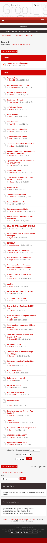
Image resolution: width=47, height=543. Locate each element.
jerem (11, 293)
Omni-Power (13, 279)
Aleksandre (12, 269)
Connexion (23, 27)
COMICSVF (11, 243)
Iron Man (10, 284)
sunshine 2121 (14, 329)
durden (11, 286)
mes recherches (13, 400)
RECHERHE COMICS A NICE (17, 299)
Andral (11, 301)
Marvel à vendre (13, 122)
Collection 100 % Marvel (16, 378)
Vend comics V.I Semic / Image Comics (21, 428)
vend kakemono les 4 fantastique (19, 258)
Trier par (18, 454)
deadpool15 (13, 339)
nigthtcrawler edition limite (17, 442)
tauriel (11, 109)
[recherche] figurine (14, 385)
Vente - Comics (12, 114)
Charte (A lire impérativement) (18, 63)
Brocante (29, 35)
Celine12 (12, 80)
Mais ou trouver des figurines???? (20, 85)
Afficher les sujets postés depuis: (18, 450)
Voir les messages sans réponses (16, 31)
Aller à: (3, 476)
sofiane (11, 365)
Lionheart (12, 310)
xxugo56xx (12, 260)
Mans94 (11, 95)
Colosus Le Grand (15, 211)
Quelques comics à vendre (17, 137)
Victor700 (12, 124)
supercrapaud (13, 102)
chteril (11, 131)
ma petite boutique (14, 344)
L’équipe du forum (7, 519)
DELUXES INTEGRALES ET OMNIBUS (21, 226)
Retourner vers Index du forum (13, 472)
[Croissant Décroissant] (23, 459)
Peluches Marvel (13, 78)
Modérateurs (15, 44)
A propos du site (16, 533)
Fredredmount (13, 252)
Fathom (11, 437)
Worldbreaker (13, 87)
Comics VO (11, 420)
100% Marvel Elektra (14, 107)
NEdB (11, 320)
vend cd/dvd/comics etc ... (16, 393)
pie (10, 189)
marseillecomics (14, 245)
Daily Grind (19, 35)
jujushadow (12, 197)
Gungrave (12, 356)
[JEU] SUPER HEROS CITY (17, 435)
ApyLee (11, 146)
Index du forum (7, 35)
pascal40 (12, 155)
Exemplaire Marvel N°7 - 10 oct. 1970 (20, 144)
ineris (10, 139)
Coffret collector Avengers (16, 194)
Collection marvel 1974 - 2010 (18, 250)
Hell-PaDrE (12, 395)
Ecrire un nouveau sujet (9, 51)
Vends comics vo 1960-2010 (17, 129)
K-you (11, 238)
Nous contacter (31, 533)
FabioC (11, 165)
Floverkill (12, 221)
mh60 (11, 346)
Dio (10, 430)
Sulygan (11, 415)
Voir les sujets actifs (35, 31)
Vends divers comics (14, 371)
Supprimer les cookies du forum (25, 519)
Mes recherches (12, 187)
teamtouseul (13, 445)
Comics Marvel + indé (15, 100)
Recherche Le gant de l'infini (17, 209)
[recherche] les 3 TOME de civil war (20, 291)
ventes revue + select (14, 170)
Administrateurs (25, 44)
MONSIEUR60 (13, 228)
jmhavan (11, 182)
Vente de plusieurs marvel (16, 92)
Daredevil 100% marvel (15, 202)
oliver (10, 117)
